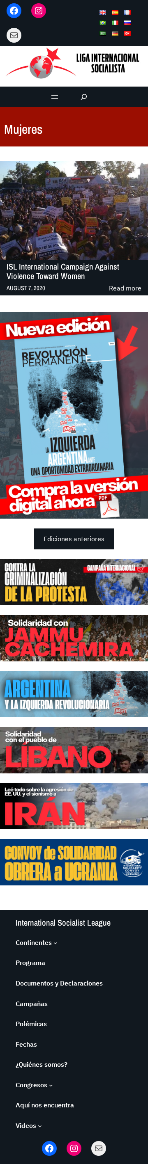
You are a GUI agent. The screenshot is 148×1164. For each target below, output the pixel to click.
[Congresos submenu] (51, 1085)
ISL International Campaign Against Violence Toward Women (63, 271)
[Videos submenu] (40, 1126)
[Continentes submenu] (55, 943)
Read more (125, 289)
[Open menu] (55, 97)
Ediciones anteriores (74, 539)
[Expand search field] (84, 97)
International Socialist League (63, 922)
